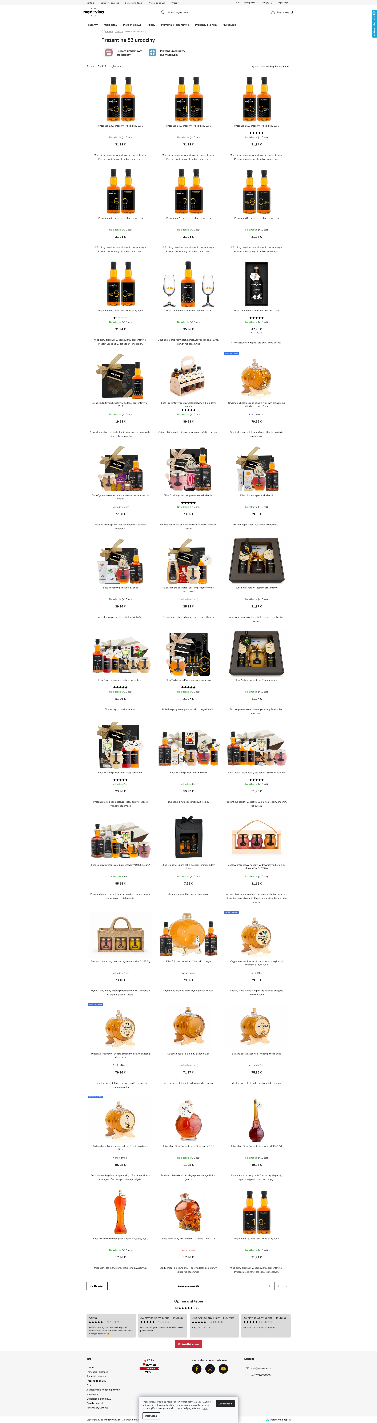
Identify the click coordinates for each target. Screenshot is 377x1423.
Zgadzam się (225, 1403)
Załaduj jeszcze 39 (188, 1286)
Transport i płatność (109, 2)
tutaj (205, 1408)
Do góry (99, 1286)
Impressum (93, 1394)
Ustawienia (151, 1416)
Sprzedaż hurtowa (133, 2)
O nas (90, 1385)
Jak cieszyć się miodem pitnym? (103, 1389)
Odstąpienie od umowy (99, 1398)
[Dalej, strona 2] (278, 1286)
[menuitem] (92, 25)
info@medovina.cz (261, 1368)
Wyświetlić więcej (188, 1344)
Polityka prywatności (98, 1407)
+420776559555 (261, 1375)
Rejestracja (283, 2)
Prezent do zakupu (156, 2)
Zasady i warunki (95, 1403)
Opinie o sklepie (188, 1301)
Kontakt (90, 2)
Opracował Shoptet (280, 1419)
